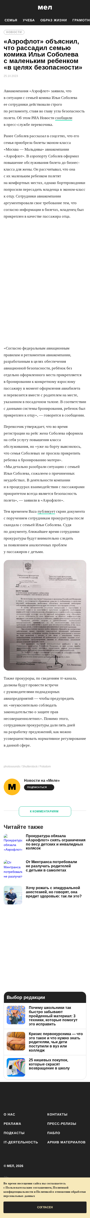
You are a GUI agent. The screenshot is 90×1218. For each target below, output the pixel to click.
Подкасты (14, 1133)
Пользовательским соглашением (28, 1187)
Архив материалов (66, 1142)
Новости (14, 32)
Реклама (12, 1124)
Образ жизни (53, 20)
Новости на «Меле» (42, 780)
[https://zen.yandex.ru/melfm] (21, 1096)
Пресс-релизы (61, 1124)
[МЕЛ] (45, 7)
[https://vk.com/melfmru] (33, 1096)
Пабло (53, 1133)
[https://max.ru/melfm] (81, 1096)
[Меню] (83, 7)
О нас (9, 1114)
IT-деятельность (21, 1142)
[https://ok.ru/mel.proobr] (69, 1096)
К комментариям (44, 811)
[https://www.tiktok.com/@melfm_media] (45, 1096)
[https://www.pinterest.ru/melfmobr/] (57, 1096)
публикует (46, 511)
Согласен (45, 1207)
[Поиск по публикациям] (7, 7)
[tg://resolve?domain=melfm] (9, 1096)
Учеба (29, 20)
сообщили (63, 118)
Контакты (57, 1114)
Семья (11, 20)
